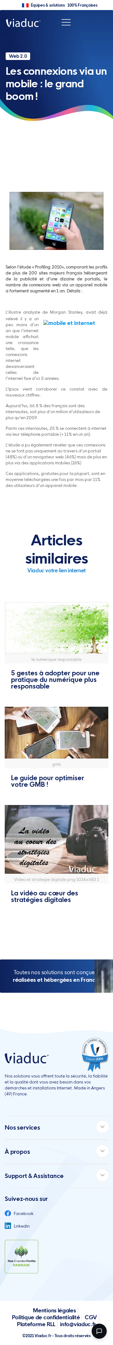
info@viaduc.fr (78, 1324)
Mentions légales (54, 1310)
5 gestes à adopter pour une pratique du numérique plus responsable (55, 679)
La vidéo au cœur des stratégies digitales (44, 896)
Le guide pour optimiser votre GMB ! (47, 781)
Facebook (23, 1213)
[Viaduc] (23, 22)
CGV (91, 1317)
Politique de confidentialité (46, 1317)
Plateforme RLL (36, 1324)
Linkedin (21, 1226)
